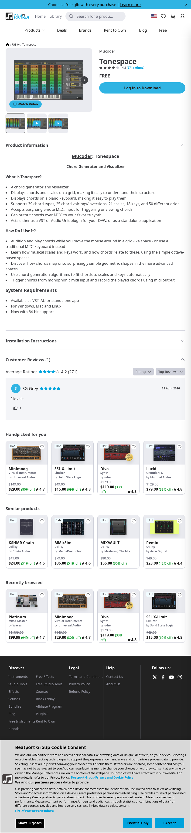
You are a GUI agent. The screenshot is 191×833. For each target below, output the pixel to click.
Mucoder (107, 51)
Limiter (60, 473)
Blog (11, 714)
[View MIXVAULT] (118, 527)
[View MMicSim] (72, 527)
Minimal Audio (160, 477)
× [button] (186, 4)
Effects (13, 691)
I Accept (169, 823)
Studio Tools (17, 684)
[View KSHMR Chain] (27, 527)
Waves (17, 625)
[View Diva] (118, 453)
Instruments (18, 676)
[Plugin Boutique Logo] (17, 16)
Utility (16, 45)
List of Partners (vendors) (34, 811)
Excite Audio (21, 551)
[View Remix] (164, 527)
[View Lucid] (164, 453)
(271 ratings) (135, 67)
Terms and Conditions (86, 676)
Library (55, 16)
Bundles (14, 706)
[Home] (7, 45)
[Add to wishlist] (42, 446)
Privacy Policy (79, 684)
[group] (27, 468)
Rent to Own (45, 721)
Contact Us (114, 676)
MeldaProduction (70, 551)
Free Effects (45, 676)
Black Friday (45, 699)
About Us (113, 684)
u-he (107, 477)
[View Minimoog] (27, 453)
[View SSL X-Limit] (72, 453)
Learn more (130, 4)
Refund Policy (79, 691)
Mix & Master (18, 621)
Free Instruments (21, 721)
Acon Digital (158, 551)
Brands (14, 728)
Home (40, 16)
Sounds (14, 699)
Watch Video (28, 104)
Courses (42, 691)
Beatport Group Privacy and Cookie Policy (102, 777)
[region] (95, 786)
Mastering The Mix (117, 551)
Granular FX (154, 473)
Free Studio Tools (49, 684)
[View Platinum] (27, 601)
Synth (104, 473)
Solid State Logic (70, 477)
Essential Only (137, 823)
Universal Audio (24, 477)
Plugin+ (42, 714)
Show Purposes (29, 823)
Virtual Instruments (22, 473)
